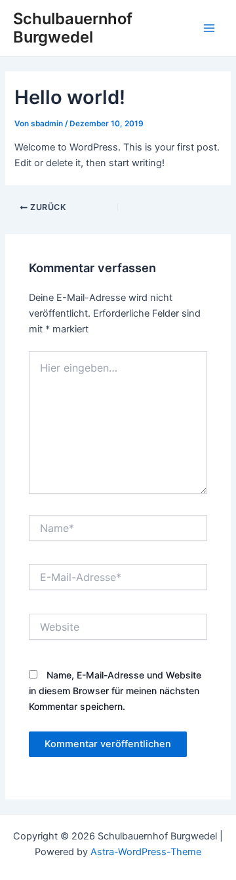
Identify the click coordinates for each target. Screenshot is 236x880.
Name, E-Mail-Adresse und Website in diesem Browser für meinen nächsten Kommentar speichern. (115, 690)
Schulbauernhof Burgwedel (72, 27)
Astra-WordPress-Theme (145, 852)
